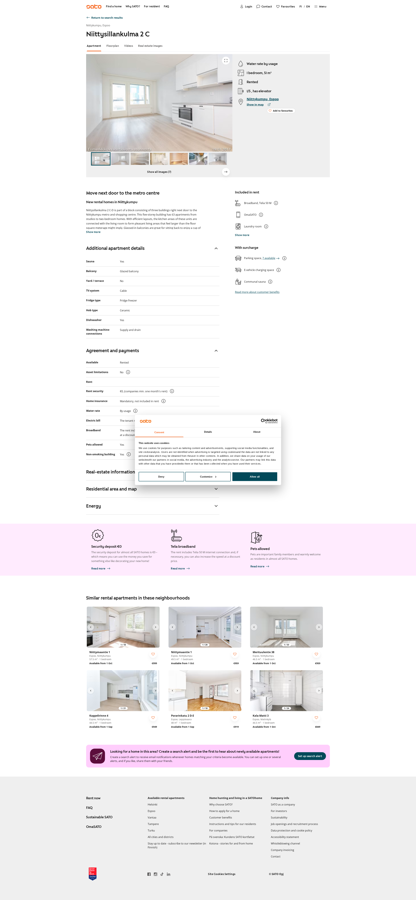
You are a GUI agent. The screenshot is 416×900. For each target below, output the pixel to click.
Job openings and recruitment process (294, 824)
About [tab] (256, 431)
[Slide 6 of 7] (198, 159)
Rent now (93, 798)
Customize (206, 476)
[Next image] (226, 172)
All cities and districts (161, 837)
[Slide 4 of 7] (159, 159)
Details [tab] (208, 431)
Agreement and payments (112, 350)
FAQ (89, 808)
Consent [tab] (159, 432)
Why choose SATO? (221, 804)
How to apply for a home (224, 811)
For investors (279, 811)
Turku (151, 830)
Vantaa (152, 817)
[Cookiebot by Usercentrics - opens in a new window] (263, 421)
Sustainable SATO (99, 817)
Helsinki (152, 804)
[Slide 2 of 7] (120, 159)
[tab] (94, 45)
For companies (218, 830)
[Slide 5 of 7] (178, 159)
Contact (275, 856)
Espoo (151, 811)
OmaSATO (93, 827)
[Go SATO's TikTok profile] (162, 874)
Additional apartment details (115, 248)
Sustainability (279, 817)
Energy (93, 506)
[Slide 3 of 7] (140, 159)
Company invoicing (282, 850)
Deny (161, 476)
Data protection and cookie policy (291, 830)
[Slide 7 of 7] (218, 159)
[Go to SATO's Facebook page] (149, 874)
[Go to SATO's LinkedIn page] (168, 874)
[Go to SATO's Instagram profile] (155, 874)
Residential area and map (111, 488)
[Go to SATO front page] (93, 6)
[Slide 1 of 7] (100, 159)
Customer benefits (220, 817)
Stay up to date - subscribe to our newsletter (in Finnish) (177, 845)
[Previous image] (90, 627)
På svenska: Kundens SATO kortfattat (231, 837)
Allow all (255, 476)
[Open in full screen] (226, 60)
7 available (268, 258)
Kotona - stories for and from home (231, 843)
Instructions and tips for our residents (232, 824)
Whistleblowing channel (285, 843)
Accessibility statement (285, 837)
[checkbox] (153, 654)
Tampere (153, 824)
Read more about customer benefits (257, 292)
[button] (276, 203)
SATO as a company (283, 804)
